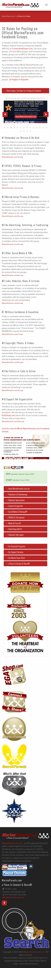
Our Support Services (15, 552)
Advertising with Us (15, 529)
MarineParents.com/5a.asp (12, 275)
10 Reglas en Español (18, 80)
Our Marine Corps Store (16, 557)
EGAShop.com (8, 415)
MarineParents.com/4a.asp (12, 244)
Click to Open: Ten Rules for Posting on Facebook (23, 90)
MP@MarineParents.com (13, 897)
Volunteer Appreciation (16, 500)
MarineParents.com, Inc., (13, 843)
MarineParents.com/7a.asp (12, 334)
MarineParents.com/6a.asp (12, 303)
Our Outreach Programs (16, 546)
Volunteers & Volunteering (17, 494)
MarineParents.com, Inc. (34, 952)
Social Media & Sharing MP (17, 511)
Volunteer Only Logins (16, 534)
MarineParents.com (8, 16)
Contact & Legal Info (15, 505)
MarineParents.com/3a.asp (12, 216)
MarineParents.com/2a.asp (12, 188)
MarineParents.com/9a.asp (12, 390)
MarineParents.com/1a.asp (12, 157)
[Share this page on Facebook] (31, 866)
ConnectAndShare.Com (22, 49)
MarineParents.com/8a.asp (12, 362)
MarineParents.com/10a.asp (13, 421)
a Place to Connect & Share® (19, 563)
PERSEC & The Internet (16, 517)
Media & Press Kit (14, 523)
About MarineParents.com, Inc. (19, 488)
